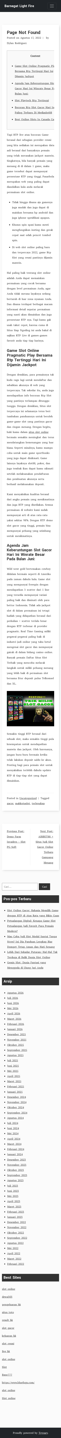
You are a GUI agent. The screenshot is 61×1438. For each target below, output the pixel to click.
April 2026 (13, 1013)
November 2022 (16, 1227)
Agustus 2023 (15, 1180)
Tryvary (43, 1433)
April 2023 (13, 1201)
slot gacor (8, 1328)
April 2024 (13, 1138)
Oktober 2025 (15, 1045)
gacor (10, 803)
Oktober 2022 (15, 1232)
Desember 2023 (16, 1159)
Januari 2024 (15, 1154)
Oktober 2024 (15, 1107)
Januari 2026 (15, 1029)
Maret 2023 (14, 1206)
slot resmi (8, 1343)
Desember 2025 (16, 1034)
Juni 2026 (13, 1003)
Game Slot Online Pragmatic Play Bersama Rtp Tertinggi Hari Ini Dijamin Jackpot (35, 71)
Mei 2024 (12, 1133)
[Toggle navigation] (51, 6)
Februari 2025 (15, 1086)
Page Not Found (24, 32)
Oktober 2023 (15, 1170)
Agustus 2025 (15, 1055)
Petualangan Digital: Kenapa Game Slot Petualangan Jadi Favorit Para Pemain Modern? (31, 926)
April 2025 (13, 1076)
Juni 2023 (13, 1191)
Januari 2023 (15, 1217)
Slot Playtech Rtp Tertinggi (32, 100)
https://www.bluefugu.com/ (18, 1382)
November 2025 (16, 1039)
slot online (8, 1289)
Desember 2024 (16, 1097)
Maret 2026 (14, 1019)
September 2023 (17, 1175)
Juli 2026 (12, 998)
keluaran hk (9, 1335)
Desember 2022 (16, 1222)
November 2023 (16, 1165)
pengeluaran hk (11, 1304)
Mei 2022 (12, 1248)
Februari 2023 (15, 1211)
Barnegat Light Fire (19, 6)
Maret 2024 (14, 1144)
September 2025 (17, 1050)
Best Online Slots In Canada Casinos (37, 119)
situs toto (8, 1312)
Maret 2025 (14, 1081)
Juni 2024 (13, 1128)
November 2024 (16, 1102)
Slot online (8, 1398)
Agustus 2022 (15, 1243)
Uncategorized (28, 798)
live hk (6, 1351)
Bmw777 (7, 1374)
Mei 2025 (12, 1071)
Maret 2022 (14, 1258)
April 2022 (13, 1253)
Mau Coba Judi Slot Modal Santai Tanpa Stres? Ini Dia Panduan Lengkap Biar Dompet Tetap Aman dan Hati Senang (32, 942)
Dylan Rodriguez (17, 43)
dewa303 (7, 1296)
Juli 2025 (12, 1060)
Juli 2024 (12, 1123)
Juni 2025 (13, 1065)
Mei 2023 (12, 1196)
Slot (4, 1367)
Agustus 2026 (15, 992)
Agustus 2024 (15, 1118)
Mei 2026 (12, 1008)
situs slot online (38, 432)
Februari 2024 (15, 1149)
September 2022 (17, 1238)
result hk (7, 1320)
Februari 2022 (15, 1264)
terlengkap (38, 803)
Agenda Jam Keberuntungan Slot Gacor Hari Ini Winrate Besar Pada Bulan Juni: (36, 88)
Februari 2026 (15, 1024)
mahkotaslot (22, 803)
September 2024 (17, 1112)
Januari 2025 (15, 1092)
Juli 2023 (12, 1185)
